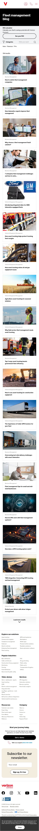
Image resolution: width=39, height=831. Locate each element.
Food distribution (6, 669)
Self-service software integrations (10, 696)
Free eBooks (5, 714)
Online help (22, 716)
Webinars (4, 719)
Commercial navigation (8, 639)
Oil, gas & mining (24, 660)
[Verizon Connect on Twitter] (19, 792)
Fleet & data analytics (25, 686)
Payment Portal (23, 719)
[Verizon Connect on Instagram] (11, 793)
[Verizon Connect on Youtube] (27, 792)
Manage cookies (14, 806)
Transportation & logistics (26, 667)
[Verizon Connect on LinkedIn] (35, 793)
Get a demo (19, 738)
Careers (22, 710)
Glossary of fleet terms (7, 716)
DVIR (3, 684)
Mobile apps (23, 641)
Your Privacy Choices (22, 812)
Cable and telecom (6, 660)
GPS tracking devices (25, 637)
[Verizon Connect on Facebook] (3, 793)
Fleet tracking (5, 650)
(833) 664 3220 (27, 742)
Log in (21, 714)
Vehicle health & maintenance (9, 699)
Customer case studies (8, 708)
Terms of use (5, 806)
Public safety (23, 663)
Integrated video (6, 688)
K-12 (21, 658)
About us (22, 708)
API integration (23, 680)
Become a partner (24, 684)
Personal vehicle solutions (27, 643)
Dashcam (4, 643)
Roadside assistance (25, 646)
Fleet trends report (6, 712)
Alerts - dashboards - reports (9, 680)
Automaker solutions (25, 682)
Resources (10, 46)
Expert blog (5, 710)
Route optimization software (27, 648)
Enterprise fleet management (9, 648)
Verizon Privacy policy (7, 812)
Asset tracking (5, 637)
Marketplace (23, 639)
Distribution (5, 665)
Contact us (22, 712)
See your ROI (19, 36)
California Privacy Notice (8, 809)
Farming (4, 667)
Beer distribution (6, 658)
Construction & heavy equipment (10, 663)
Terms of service (8, 816)
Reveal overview (6, 694)
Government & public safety (9, 671)
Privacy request (20, 809)
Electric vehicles (6, 646)
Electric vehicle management (9, 686)
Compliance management (8, 641)
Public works (23, 665)
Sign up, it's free (19, 772)
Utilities (22, 669)
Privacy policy (33, 815)
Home (4, 46)
